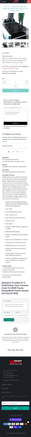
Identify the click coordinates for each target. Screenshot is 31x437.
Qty (3, 78)
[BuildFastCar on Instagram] (15, 415)
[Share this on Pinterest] (17, 152)
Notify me (15, 123)
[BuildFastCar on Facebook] (12, 415)
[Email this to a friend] (21, 152)
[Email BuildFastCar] (9, 415)
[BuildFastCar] (15, 1)
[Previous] (3, 26)
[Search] (24, 1)
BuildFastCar (12, 433)
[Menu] (0, 1)
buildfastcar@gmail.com (12, 375)
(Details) (4, 141)
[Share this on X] (9, 152)
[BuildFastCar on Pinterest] (18, 415)
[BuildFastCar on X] (21, 415)
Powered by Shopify (20, 433)
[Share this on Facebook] (13, 152)
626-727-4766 (10, 373)
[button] (28, 422)
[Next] (27, 26)
